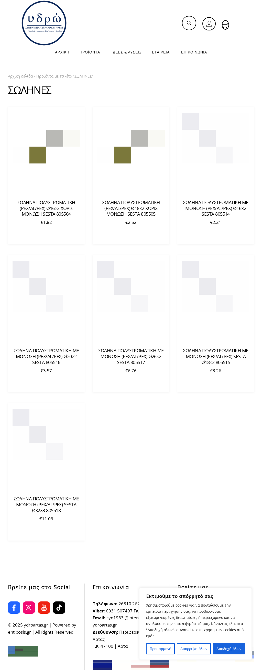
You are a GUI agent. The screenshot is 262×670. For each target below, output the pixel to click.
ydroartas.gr (36, 625)
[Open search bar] (189, 23)
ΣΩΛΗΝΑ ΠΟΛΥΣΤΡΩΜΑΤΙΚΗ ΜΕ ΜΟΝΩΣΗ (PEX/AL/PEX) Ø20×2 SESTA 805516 (46, 356)
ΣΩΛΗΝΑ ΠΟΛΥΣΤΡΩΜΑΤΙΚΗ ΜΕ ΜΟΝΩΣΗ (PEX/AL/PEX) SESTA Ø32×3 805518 (46, 504)
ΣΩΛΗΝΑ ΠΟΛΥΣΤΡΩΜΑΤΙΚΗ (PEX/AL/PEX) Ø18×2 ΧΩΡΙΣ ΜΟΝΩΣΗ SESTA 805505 (131, 208)
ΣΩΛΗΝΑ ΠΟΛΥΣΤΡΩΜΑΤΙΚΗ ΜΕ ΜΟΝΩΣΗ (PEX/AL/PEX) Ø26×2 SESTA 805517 (130, 356)
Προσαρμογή (160, 648)
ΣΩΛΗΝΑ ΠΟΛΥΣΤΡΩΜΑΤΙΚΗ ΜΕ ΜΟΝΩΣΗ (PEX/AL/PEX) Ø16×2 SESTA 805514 (215, 208)
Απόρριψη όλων (194, 648)
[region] (195, 624)
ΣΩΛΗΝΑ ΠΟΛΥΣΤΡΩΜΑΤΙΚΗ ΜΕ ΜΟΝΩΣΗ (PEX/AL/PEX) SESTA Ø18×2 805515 (215, 356)
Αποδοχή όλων (229, 648)
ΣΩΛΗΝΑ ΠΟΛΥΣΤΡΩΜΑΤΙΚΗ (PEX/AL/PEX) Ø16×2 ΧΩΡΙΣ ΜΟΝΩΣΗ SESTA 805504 (46, 208)
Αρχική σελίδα (20, 76)
